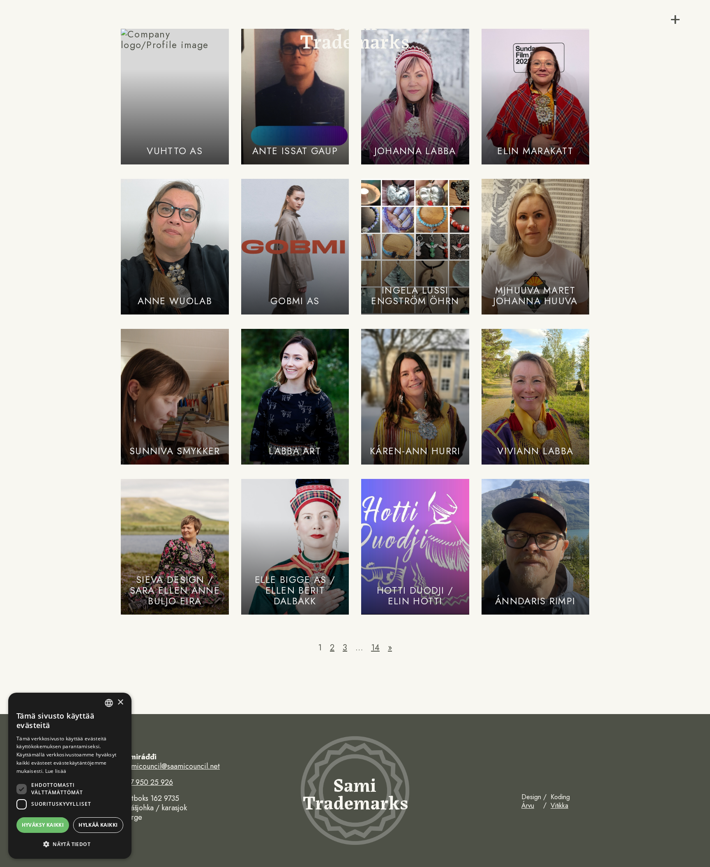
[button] (69, 844)
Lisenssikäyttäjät (46, 37)
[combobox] (109, 703)
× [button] (120, 702)
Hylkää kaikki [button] (98, 824)
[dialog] (69, 776)
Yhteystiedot (37, 56)
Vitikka (559, 805)
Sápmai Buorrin (41, 46)
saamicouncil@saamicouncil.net (170, 766)
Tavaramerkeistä (42, 17)
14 (375, 648)
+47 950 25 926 (147, 782)
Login (565, 20)
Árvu (527, 805)
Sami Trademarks (355, 30)
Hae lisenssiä (39, 27)
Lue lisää (56, 771)
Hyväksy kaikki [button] (43, 824)
